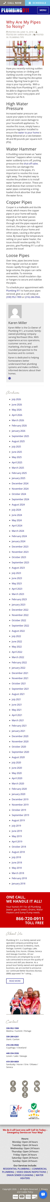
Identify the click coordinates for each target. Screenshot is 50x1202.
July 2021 (16, 699)
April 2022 (17, 651)
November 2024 (20, 488)
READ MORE (15, 981)
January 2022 (18, 667)
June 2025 (17, 451)
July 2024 (16, 509)
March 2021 (18, 720)
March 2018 (18, 873)
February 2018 (19, 878)
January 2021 (18, 730)
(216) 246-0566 (32, 297)
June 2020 (17, 767)
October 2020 (19, 746)
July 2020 (16, 762)
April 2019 (17, 841)
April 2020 (17, 778)
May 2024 (17, 520)
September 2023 (20, 562)
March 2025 (18, 467)
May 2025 (17, 457)
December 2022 (20, 609)
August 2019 (18, 820)
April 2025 (17, 462)
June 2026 (17, 404)
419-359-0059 (12, 1061)
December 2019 (20, 799)
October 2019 (19, 809)
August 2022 (18, 630)
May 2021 (17, 709)
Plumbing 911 (13, 290)
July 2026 (16, 399)
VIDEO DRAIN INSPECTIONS (31, 1171)
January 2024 (18, 541)
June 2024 (17, 515)
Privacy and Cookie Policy (32, 1190)
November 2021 (20, 678)
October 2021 (19, 683)
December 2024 (20, 483)
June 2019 (17, 830)
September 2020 (20, 751)
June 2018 (17, 862)
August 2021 (18, 694)
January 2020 (18, 794)
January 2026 (18, 430)
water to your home (28, 132)
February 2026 (19, 425)
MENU (44, 10)
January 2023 (18, 604)
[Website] (9, 378)
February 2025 (19, 473)
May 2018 (17, 867)
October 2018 (19, 846)
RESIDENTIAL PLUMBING (16, 1168)
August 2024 (18, 504)
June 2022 (17, 641)
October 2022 (19, 620)
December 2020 (20, 736)
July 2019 (16, 825)
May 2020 (17, 773)
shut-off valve (31, 163)
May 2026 (17, 409)
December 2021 (20, 673)
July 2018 (16, 857)
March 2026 (18, 420)
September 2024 (20, 499)
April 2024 (17, 525)
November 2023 (20, 551)
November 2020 (20, 741)
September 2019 (20, 815)
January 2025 (18, 478)
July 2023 (16, 573)
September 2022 (20, 625)
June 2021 (17, 704)
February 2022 (19, 662)
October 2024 (19, 494)
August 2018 (18, 852)
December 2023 (20, 546)
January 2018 (18, 883)
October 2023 (19, 557)
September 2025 (20, 436)
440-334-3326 (12, 1053)
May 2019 (17, 836)
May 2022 (17, 646)
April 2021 (17, 715)
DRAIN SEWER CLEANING (20, 1175)
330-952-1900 (12, 1028)
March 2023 (18, 594)
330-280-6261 (12, 1036)
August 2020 (18, 757)
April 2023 (17, 588)
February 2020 (19, 788)
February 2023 (19, 599)
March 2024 (18, 530)
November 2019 (20, 804)
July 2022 (16, 636)
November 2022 (20, 615)
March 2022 (18, 657)
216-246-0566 (12, 1045)
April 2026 (17, 415)
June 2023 (17, 578)
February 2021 (19, 725)
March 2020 (18, 783)
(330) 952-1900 (13, 297)
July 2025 (16, 446)
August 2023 (18, 567)
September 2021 (20, 688)
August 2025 (18, 441)
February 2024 (19, 536)
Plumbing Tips (16, 37)
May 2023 (17, 583)
